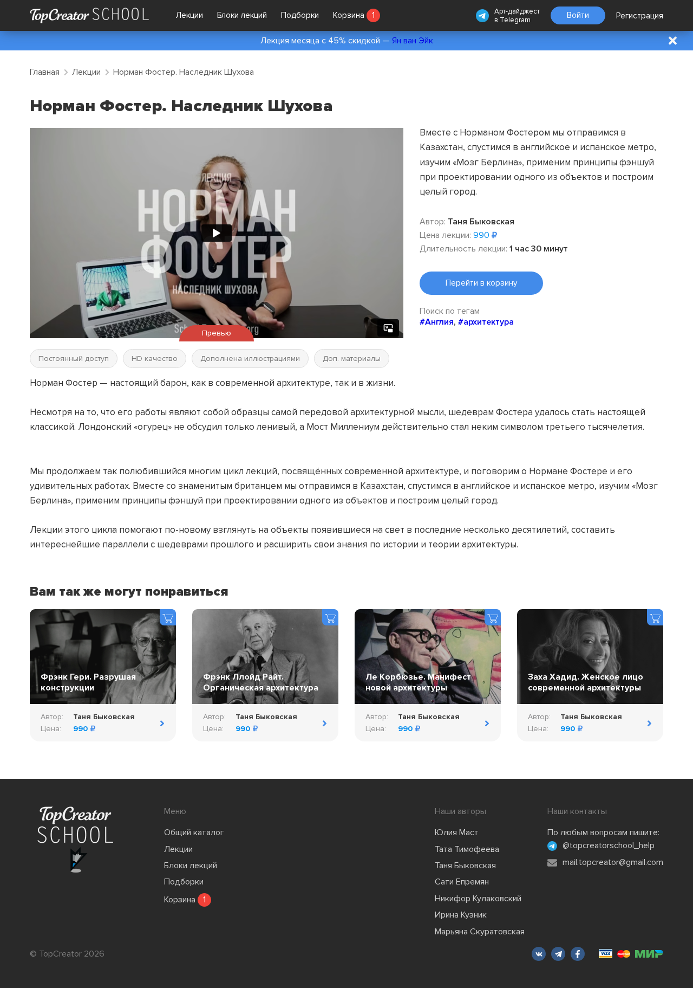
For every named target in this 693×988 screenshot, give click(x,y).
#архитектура (486, 322)
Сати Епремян (462, 881)
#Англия (437, 322)
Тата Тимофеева (467, 849)
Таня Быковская (465, 865)
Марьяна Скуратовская (480, 931)
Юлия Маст (457, 832)
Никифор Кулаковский (478, 898)
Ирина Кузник (461, 914)
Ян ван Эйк (412, 40)
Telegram (515, 20)
